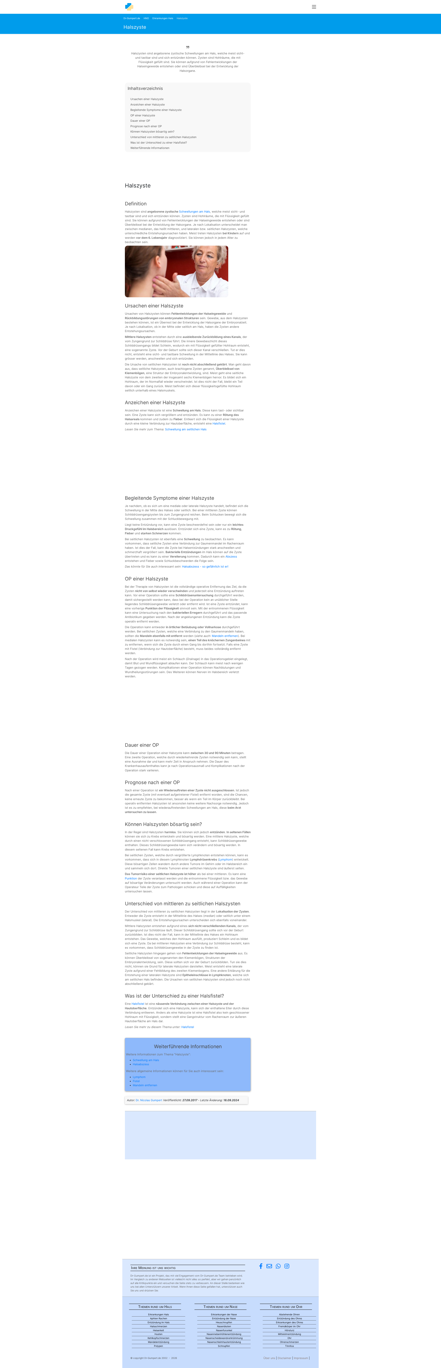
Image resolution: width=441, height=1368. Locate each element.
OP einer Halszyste (142, 115)
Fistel (136, 1081)
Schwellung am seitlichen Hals (186, 429)
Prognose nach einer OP (146, 126)
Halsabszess (141, 1064)
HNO (146, 18)
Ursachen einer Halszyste (146, 99)
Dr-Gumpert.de (132, 18)
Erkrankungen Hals (162, 18)
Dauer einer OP (140, 120)
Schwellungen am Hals (194, 211)
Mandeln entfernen (225, 636)
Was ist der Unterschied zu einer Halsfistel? (158, 142)
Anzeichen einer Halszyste (147, 104)
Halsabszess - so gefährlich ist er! (205, 566)
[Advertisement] (188, 166)
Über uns (269, 1358)
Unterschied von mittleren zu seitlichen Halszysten (163, 137)
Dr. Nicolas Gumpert (149, 1100)
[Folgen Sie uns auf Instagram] (286, 1266)
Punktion (131, 878)
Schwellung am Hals (146, 1060)
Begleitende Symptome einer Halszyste (156, 110)
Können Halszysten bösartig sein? (152, 131)
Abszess (231, 556)
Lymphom (225, 859)
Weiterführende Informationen (149, 148)
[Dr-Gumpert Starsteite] (129, 7)
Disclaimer (284, 1358)
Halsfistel (219, 423)
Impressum (301, 1358)
